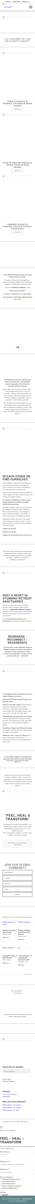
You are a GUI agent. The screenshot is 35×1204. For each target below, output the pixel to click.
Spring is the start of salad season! (10, 931)
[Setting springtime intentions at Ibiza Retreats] (25, 925)
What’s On (8, 1)
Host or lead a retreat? (8, 1181)
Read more (6, 937)
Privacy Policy (7, 1079)
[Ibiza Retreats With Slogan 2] (14, 7)
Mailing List (25, 1)
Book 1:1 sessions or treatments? (11, 1186)
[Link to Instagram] (30, 1123)
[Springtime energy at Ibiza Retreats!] (10, 950)
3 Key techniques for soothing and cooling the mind (25, 958)
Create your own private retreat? (11, 1179)
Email (4, 1169)
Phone (4, 1161)
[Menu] (29, 7)
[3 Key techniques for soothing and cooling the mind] (25, 950)
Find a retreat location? (8, 1183)
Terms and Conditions (9, 1081)
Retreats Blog (16, 1)
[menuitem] (8, 1)
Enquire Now (6, 1096)
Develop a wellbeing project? (10, 1188)
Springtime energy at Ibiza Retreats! (10, 957)
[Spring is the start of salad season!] (10, 925)
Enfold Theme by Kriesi (22, 1121)
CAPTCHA (3, 1192)
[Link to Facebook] (28, 1123)
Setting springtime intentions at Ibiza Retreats (24, 932)
